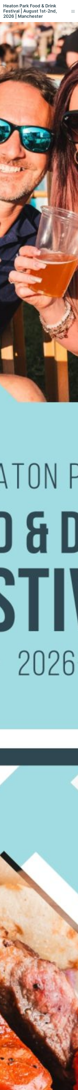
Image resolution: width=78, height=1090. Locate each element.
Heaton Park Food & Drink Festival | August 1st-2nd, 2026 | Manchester (30, 11)
